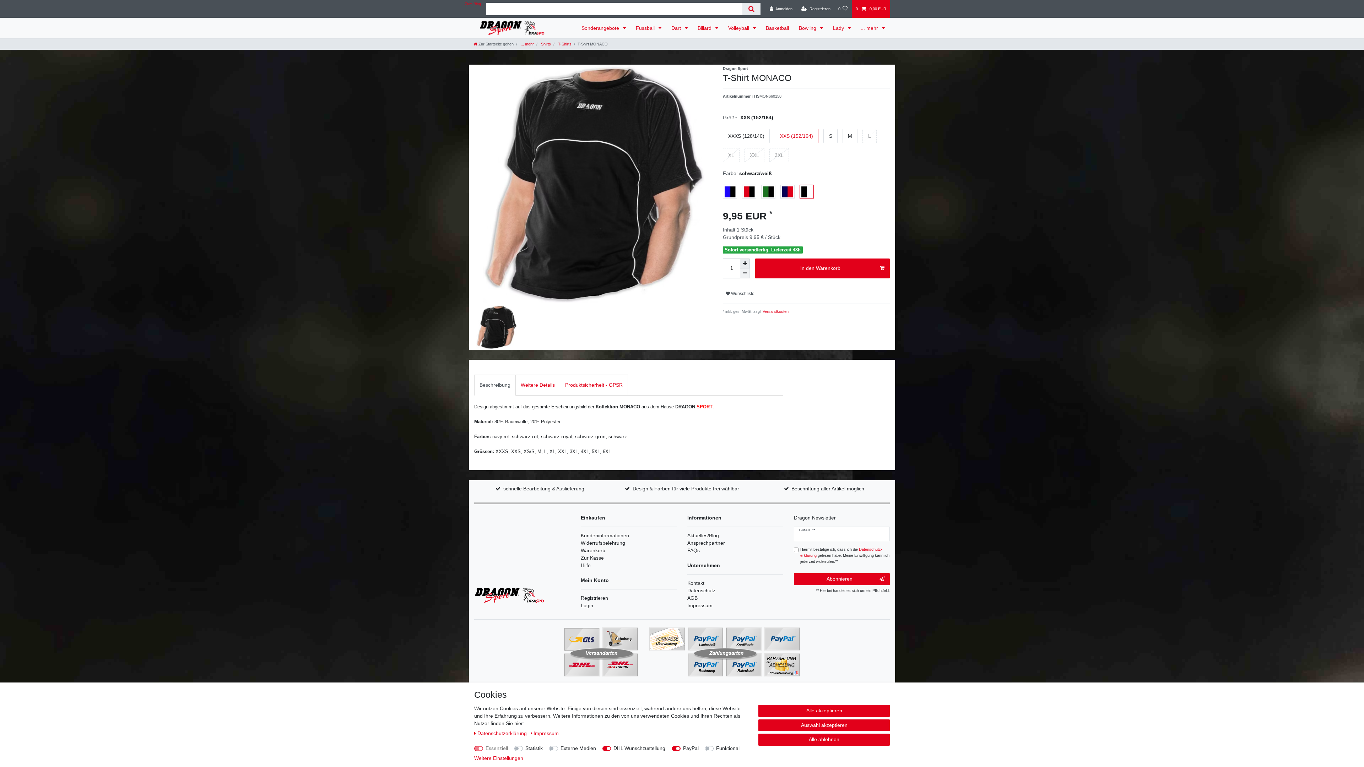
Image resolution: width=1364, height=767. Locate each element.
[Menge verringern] (745, 273)
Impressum (700, 605)
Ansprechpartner (706, 543)
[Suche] (751, 9)
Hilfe (586, 565)
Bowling (808, 28)
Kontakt (695, 583)
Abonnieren (839, 579)
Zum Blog (473, 4)
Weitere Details (538, 385)
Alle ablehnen (824, 739)
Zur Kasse (592, 558)
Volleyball (739, 28)
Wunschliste (742, 293)
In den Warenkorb (820, 268)
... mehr (870, 28)
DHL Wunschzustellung (639, 748)
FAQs (693, 550)
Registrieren (594, 598)
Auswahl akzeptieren (824, 725)
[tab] (495, 385)
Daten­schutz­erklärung (502, 733)
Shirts (545, 44)
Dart (676, 28)
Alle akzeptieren (824, 710)
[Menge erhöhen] (745, 263)
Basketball (777, 28)
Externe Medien (578, 748)
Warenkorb (593, 550)
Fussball (646, 28)
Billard (705, 28)
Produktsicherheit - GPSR (594, 385)
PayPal (691, 748)
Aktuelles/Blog (703, 535)
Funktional (728, 748)
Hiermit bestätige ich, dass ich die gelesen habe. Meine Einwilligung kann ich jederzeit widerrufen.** (844, 555)
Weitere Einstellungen (498, 758)
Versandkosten (775, 311)
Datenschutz (701, 590)
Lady (839, 28)
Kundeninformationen (605, 535)
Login (587, 605)
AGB (692, 598)
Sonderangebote (601, 28)
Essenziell (497, 748)
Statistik (534, 748)
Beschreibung (495, 385)
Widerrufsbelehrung (603, 543)
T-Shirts (564, 44)
